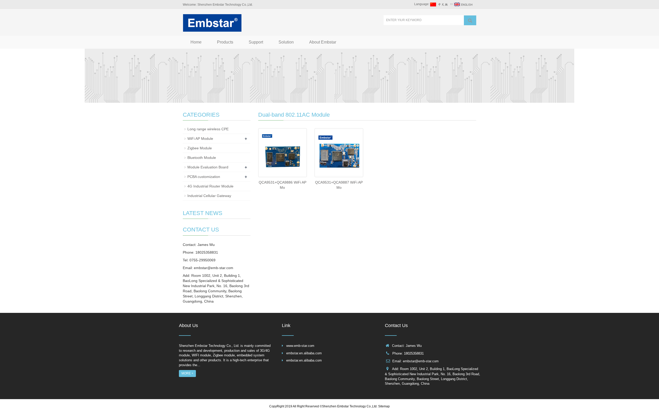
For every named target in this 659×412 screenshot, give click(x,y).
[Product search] (470, 20)
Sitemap (384, 406)
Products (225, 42)
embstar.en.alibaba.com (304, 353)
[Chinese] (440, 4)
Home (196, 42)
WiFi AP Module (200, 138)
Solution (286, 42)
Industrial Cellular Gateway (209, 196)
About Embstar (322, 42)
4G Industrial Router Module (210, 186)
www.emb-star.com (300, 346)
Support (256, 42)
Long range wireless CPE (208, 129)
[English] (464, 4)
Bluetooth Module (201, 158)
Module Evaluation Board (207, 167)
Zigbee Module (199, 148)
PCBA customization (203, 177)
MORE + (187, 373)
